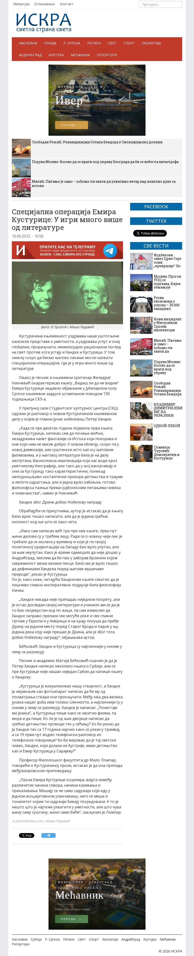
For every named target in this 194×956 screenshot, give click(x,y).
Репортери (107, 55)
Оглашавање (44, 4)
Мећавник (80, 55)
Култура (56, 55)
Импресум (21, 4)
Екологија (151, 43)
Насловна (28, 43)
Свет (112, 43)
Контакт (66, 4)
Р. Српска (71, 43)
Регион (94, 43)
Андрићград (30, 55)
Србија (50, 43)
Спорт (129, 43)
